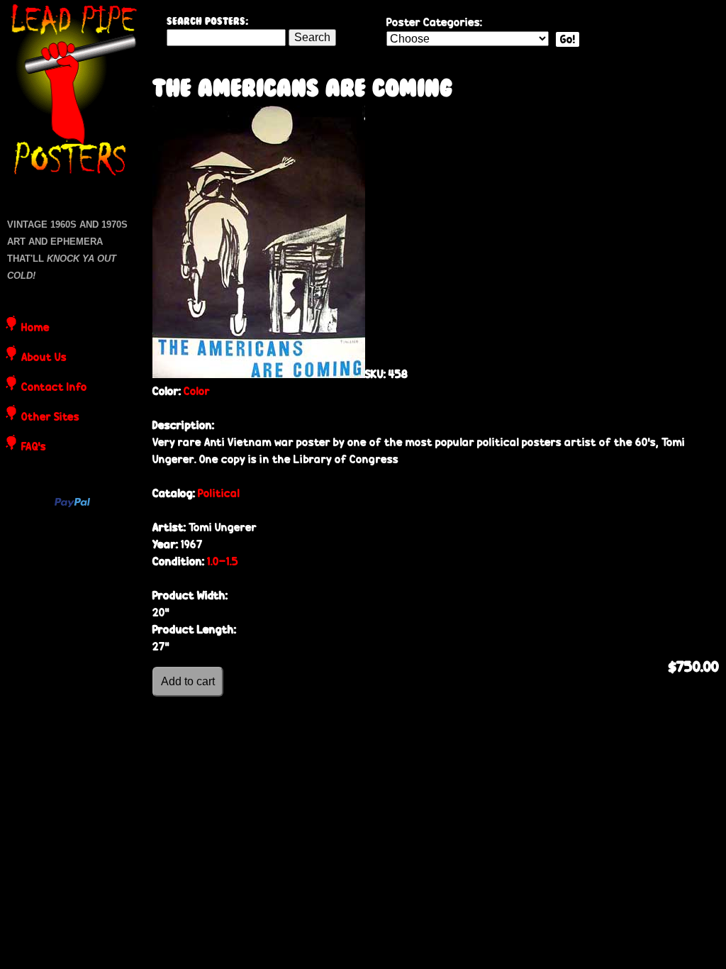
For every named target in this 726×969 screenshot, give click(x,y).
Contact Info (54, 388)
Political (219, 493)
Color (197, 391)
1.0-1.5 (222, 561)
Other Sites (50, 417)
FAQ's (33, 447)
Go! (567, 39)
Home (35, 328)
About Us (44, 358)
